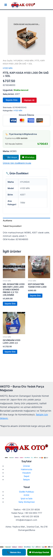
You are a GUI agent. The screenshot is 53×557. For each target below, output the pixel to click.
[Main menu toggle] (5, 5)
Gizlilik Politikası (26, 492)
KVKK (26, 495)
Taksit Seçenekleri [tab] (12, 226)
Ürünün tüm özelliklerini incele (17, 163)
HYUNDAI (18, 60)
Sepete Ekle (12, 100)
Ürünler (26, 466)
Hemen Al (29, 100)
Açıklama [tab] (7, 220)
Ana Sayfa (7, 60)
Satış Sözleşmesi (27, 502)
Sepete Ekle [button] (10, 303)
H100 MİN (29, 60)
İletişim (26, 479)
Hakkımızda (26, 469)
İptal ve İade (26, 498)
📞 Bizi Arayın (11, 157)
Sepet (26, 476)
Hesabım (26, 473)
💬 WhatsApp (28, 157)
